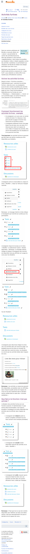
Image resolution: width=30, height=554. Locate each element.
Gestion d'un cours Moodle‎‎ (14, 18)
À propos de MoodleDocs (7, 548)
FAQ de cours (4, 43)
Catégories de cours (6, 30)
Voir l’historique (24, 11)
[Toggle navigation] (2, 2)
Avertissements (5, 550)
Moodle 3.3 (18, 522)
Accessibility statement (6, 553)
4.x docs (9, 9)
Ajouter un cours (5, 26)
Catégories (5, 522)
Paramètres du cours (6, 32)
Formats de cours (5, 34)
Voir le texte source (12, 11)
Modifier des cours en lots (7, 28)
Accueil (3, 18)
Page (18, 9)
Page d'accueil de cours (7, 37)
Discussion (25, 9)
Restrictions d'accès (6, 39)
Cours (25, 18)
